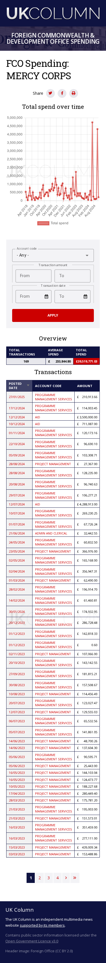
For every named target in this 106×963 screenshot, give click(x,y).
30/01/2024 (17, 611)
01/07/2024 (17, 524)
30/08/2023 (17, 685)
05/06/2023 (17, 757)
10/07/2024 (17, 513)
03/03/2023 (17, 854)
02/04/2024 (17, 571)
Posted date (19, 385)
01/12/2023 (17, 633)
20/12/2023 (17, 622)
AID (37, 417)
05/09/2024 (17, 455)
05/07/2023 (17, 732)
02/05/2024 (17, 560)
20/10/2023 (17, 663)
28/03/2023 (17, 800)
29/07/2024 (17, 495)
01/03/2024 (17, 580)
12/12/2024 (17, 417)
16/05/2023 (17, 772)
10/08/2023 (17, 694)
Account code (48, 386)
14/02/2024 (17, 600)
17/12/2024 (17, 408)
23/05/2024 (17, 551)
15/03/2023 (17, 847)
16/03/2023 (17, 827)
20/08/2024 (17, 484)
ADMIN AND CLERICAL (51, 533)
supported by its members (42, 925)
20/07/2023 (17, 703)
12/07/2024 (17, 504)
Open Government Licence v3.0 (31, 941)
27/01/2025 (17, 397)
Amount (84, 386)
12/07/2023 (17, 712)
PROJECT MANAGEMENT (53, 464)
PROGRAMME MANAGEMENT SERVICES (53, 397)
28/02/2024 (17, 589)
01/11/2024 (17, 433)
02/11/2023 (17, 654)
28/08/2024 (17, 464)
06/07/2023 (17, 721)
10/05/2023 (17, 786)
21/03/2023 (17, 809)
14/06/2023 (17, 741)
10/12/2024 (17, 424)
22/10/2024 (17, 444)
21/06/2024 (17, 533)
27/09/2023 (17, 674)
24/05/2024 (17, 542)
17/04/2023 (17, 793)
